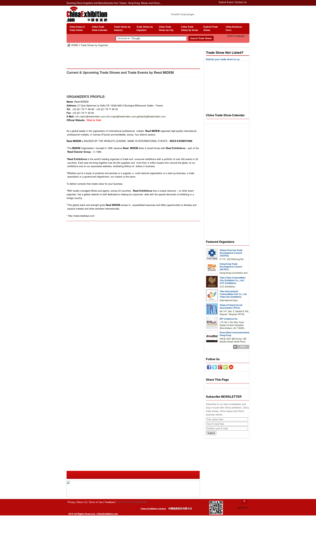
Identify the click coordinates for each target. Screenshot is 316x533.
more (243, 346)
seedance (243, 507)
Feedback (110, 502)
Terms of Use (96, 502)
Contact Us (241, 2)
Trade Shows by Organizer (94, 45)
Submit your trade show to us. (223, 59)
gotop (244, 501)
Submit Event (226, 2)
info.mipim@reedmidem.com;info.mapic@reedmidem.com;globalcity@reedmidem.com (120, 116)
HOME (75, 45)
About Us (82, 502)
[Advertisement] (134, 56)
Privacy (71, 502)
